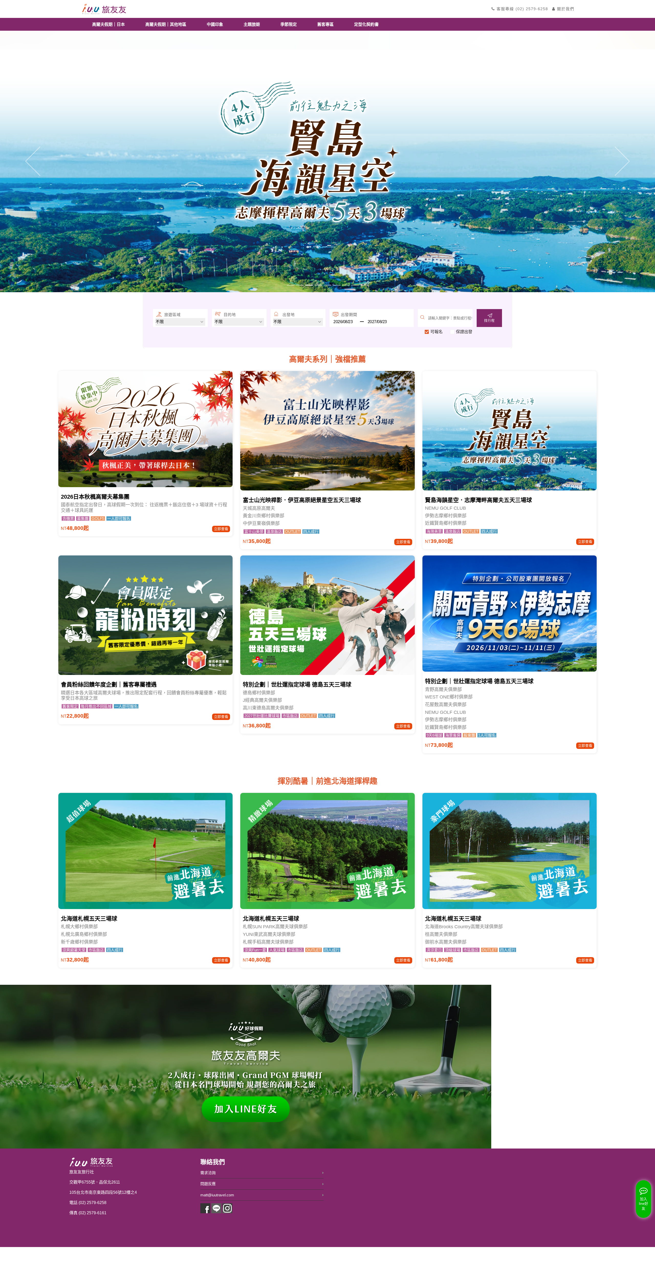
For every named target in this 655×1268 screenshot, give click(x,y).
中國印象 (215, 24)
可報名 (436, 332)
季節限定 (288, 24)
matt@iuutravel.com (217, 1195)
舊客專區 (325, 24)
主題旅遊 (252, 24)
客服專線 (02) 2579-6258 (521, 9)
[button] (33, 161)
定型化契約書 (366, 24)
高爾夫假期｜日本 (108, 24)
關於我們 (564, 9)
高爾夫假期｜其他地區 (165, 24)
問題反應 (208, 1184)
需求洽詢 (208, 1173)
